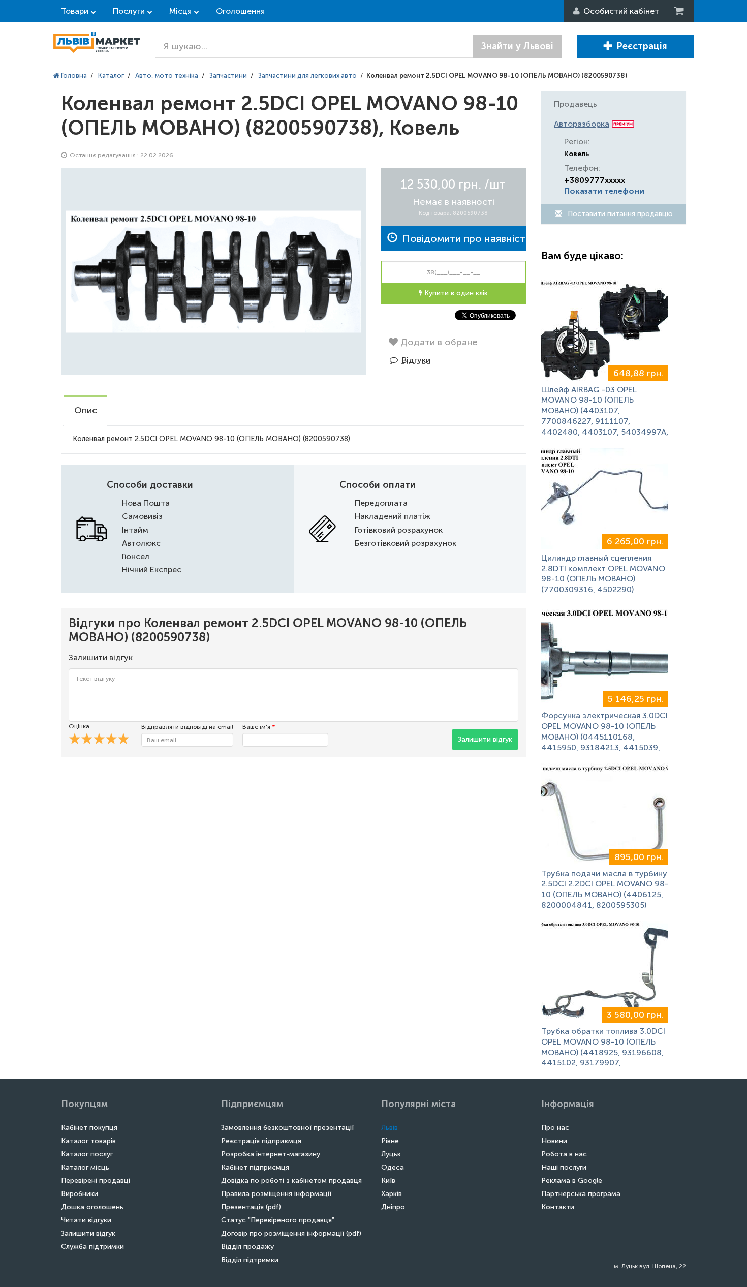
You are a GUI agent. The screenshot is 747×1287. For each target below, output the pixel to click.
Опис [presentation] (85, 410)
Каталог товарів (88, 1141)
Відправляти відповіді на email (187, 726)
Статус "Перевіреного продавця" (277, 1220)
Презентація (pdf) (251, 1207)
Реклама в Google (571, 1180)
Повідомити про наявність (461, 238)
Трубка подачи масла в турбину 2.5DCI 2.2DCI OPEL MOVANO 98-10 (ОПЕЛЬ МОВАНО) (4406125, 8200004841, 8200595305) (604, 889)
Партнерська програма (580, 1193)
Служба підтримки (92, 1246)
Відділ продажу (247, 1246)
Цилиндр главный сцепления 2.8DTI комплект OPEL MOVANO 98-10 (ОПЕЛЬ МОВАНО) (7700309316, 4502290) (603, 573)
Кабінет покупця (89, 1127)
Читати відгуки (86, 1220)
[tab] (85, 411)
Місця (180, 11)
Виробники (79, 1193)
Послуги (129, 11)
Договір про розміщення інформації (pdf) (291, 1233)
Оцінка (79, 726)
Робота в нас (564, 1154)
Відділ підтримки (249, 1259)
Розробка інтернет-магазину (270, 1154)
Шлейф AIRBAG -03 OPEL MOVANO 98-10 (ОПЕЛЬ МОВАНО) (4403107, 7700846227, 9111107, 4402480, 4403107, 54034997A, (604, 411)
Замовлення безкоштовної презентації (287, 1127)
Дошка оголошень (92, 1207)
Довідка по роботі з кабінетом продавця (291, 1180)
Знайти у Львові (517, 46)
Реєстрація (641, 46)
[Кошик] (680, 11)
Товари (74, 11)
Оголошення (240, 11)
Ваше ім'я (258, 726)
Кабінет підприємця (255, 1167)
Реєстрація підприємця (261, 1141)
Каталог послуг (87, 1154)
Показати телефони (604, 191)
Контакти (557, 1207)
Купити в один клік (455, 293)
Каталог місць (85, 1167)
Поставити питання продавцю (619, 213)
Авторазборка (581, 124)
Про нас (555, 1127)
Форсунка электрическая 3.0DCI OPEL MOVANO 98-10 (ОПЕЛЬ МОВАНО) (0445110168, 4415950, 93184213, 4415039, (604, 731)
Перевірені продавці (95, 1180)
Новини (554, 1141)
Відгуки (416, 360)
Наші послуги (563, 1167)
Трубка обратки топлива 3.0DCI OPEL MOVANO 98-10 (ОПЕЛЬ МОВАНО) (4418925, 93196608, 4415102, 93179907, (603, 1046)
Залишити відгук (485, 739)
